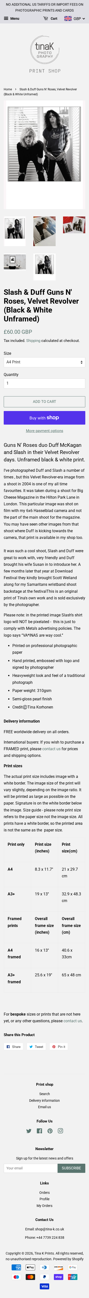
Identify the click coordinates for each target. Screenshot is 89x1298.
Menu (14, 18)
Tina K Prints (44, 1253)
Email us (44, 1107)
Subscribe (71, 1168)
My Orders (44, 1206)
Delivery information (44, 1100)
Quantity (11, 374)
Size (7, 353)
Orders (44, 1193)
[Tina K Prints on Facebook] (39, 1132)
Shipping (33, 340)
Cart (53, 18)
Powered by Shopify (68, 1259)
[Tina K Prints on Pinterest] (50, 1132)
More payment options (44, 431)
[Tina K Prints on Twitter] (29, 1132)
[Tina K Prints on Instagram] (60, 1132)
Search (44, 1094)
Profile (44, 1199)
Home (8, 89)
